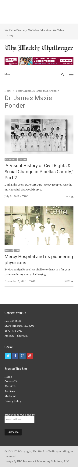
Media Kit (10, 396)
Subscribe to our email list (20, 414)
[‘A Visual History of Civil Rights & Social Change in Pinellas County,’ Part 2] (39, 117)
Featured (22, 159)
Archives (10, 391)
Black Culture (11, 159)
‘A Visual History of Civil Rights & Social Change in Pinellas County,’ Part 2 (39, 171)
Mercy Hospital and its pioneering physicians (39, 259)
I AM (17, 250)
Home (8, 376)
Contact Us (11, 381)
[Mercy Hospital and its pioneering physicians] (39, 208)
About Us (10, 386)
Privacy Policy (13, 401)
